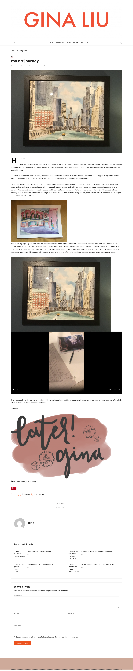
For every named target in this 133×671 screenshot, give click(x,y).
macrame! (60, 507)
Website (17, 625)
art (12, 56)
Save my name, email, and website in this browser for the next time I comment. (47, 637)
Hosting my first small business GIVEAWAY (97, 551)
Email (71, 614)
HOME (51, 43)
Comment (18, 595)
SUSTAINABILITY (72, 43)
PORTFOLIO (60, 43)
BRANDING (84, 43)
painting (27, 494)
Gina (41, 65)
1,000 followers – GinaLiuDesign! (39, 551)
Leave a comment (51, 65)
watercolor (40, 494)
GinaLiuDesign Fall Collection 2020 (40, 564)
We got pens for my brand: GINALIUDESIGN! (97, 564)
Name (17, 614)
